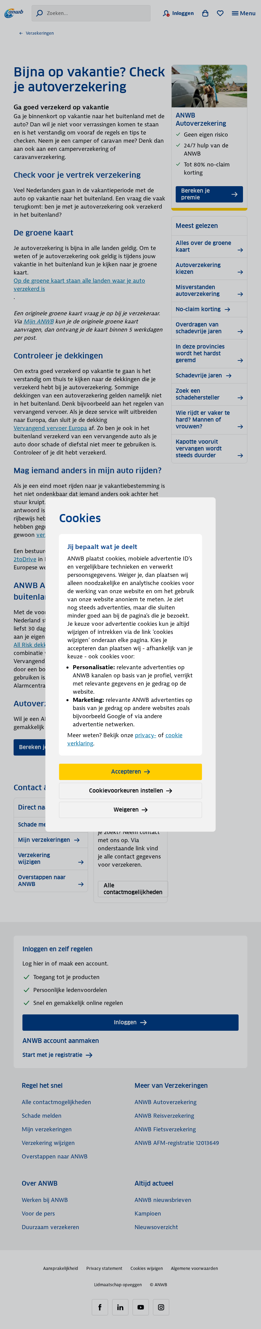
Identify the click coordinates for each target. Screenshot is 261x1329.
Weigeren (126, 809)
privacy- (145, 735)
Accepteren (126, 771)
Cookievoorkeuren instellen (126, 790)
